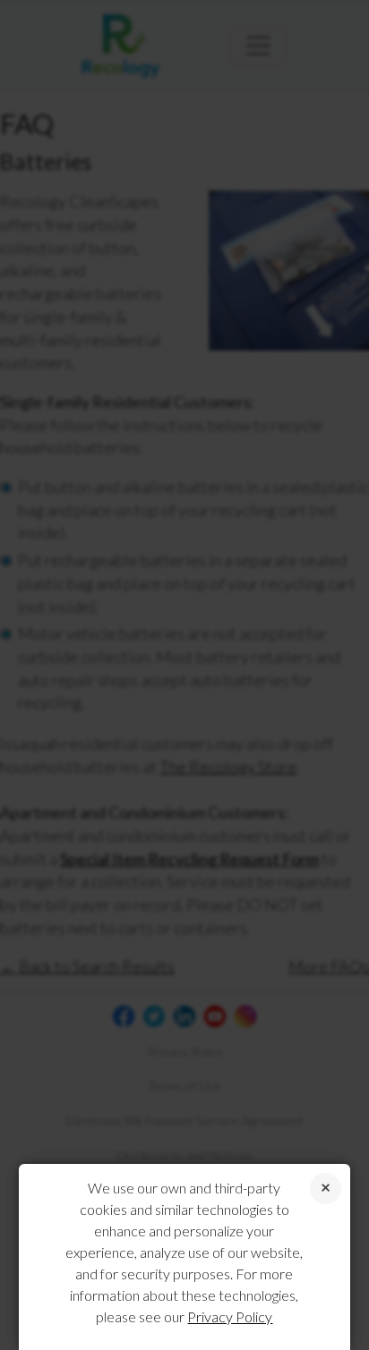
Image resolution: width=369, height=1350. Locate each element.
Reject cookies (325, 1188)
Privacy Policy (229, 1316)
